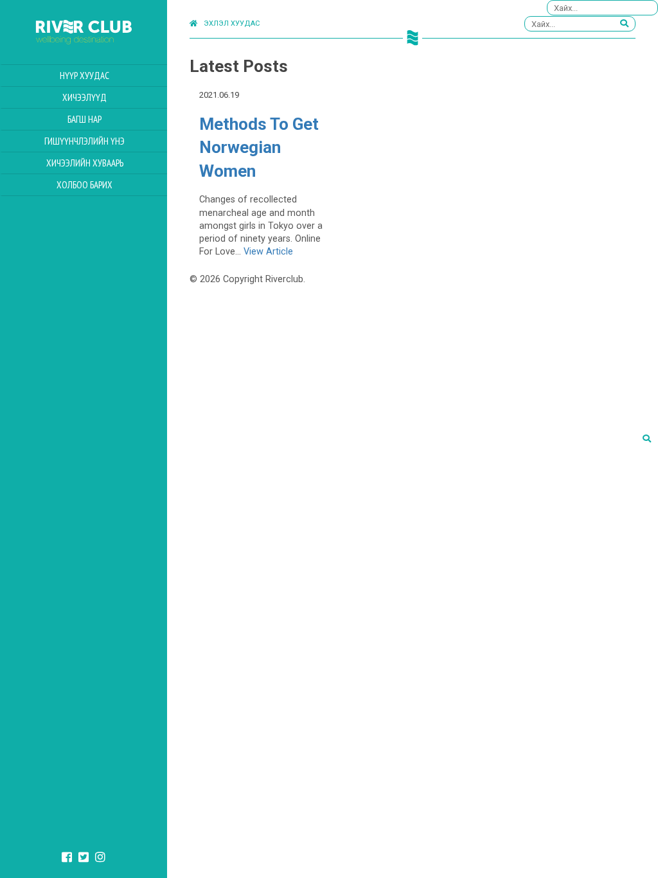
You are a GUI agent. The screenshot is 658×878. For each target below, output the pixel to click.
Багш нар (84, 119)
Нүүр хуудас (84, 75)
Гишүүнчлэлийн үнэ (84, 141)
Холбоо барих (84, 185)
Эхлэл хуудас (232, 23)
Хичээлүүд (84, 97)
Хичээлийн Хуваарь (84, 163)
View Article (268, 251)
